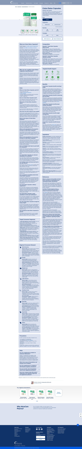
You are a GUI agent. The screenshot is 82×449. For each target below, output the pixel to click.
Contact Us (46, 3)
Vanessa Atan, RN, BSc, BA (46, 382)
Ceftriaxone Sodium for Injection (50, 433)
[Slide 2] (37, 401)
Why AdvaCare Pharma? (18, 428)
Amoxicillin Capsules (50, 428)
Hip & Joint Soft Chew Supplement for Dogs (50, 436)
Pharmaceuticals (27, 428)
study (45, 228)
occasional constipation (27, 92)
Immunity (35, 47)
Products (22, 3)
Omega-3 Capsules (50, 440)
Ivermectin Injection (50, 434)
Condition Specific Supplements (32, 46)
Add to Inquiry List (47, 38)
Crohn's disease (30, 340)
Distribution (16, 429)
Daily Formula (47, 24)
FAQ (54, 3)
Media (51, 3)
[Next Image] (40, 19)
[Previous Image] (19, 19)
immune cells (54, 124)
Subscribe (40, 439)
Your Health (36, 3)
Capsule (47, 19)
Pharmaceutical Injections (62, 428)
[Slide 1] (36, 401)
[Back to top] (78, 425)
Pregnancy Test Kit (50, 439)
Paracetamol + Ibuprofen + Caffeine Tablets (51, 431)
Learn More (41, 421)
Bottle (47, 35)
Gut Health (26, 47)
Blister (57, 35)
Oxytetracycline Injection (51, 435)
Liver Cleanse (30, 47)
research (45, 192)
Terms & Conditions (17, 445)
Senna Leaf (30, 164)
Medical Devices (27, 429)
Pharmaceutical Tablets (61, 429)
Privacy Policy (23, 445)
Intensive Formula (57, 24)
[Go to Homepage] (14, 2)
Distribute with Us (29, 3)
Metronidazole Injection (50, 429)
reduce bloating (23, 93)
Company (41, 3)
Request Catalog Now (57, 38)
